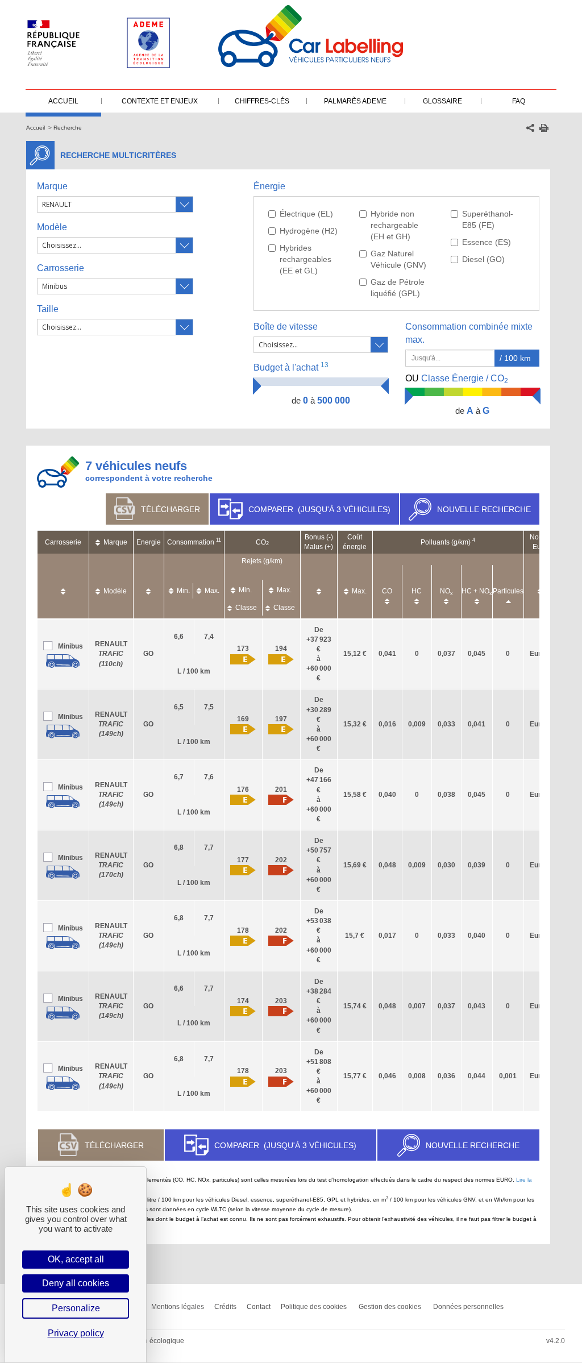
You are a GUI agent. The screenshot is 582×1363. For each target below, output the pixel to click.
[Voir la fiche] (63, 660)
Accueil (35, 127)
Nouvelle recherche (484, 509)
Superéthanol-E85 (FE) (487, 219)
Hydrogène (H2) (309, 230)
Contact (259, 1307)
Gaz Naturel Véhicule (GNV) (398, 259)
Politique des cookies (314, 1307)
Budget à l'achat (291, 366)
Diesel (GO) (483, 259)
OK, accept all (76, 1259)
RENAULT (111, 653)
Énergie (269, 186)
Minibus (70, 646)
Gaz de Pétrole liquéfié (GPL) (398, 287)
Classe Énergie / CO (456, 379)
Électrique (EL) (306, 213)
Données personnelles (468, 1307)
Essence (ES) (486, 242)
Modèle (52, 227)
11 (218, 540)
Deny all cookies (75, 1283)
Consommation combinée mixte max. (469, 333)
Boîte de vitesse (285, 326)
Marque (52, 186)
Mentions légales (177, 1307)
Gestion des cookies (390, 1307)
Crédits (225, 1307)
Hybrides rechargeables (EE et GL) (305, 259)
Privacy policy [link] (76, 1333)
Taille (48, 309)
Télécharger (170, 509)
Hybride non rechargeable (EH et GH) (394, 225)
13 (325, 365)
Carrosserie (60, 268)
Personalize (76, 1308)
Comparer (319, 509)
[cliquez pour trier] (63, 585)
